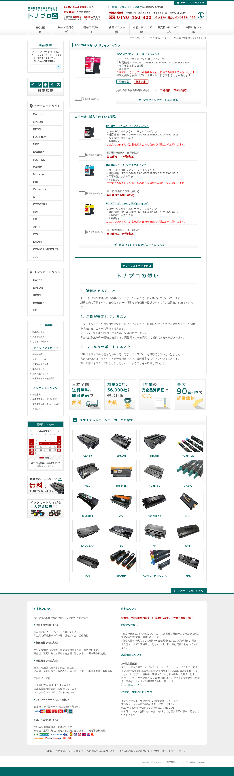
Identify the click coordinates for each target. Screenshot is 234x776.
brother (121, 485)
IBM (121, 545)
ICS (87, 575)
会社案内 (36, 394)
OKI (121, 515)
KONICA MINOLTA (155, 575)
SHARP (121, 575)
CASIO (188, 485)
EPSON (121, 455)
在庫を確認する (92, 99)
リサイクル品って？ (41, 341)
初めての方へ (38, 354)
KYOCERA (88, 545)
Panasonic (155, 515)
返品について (38, 369)
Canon (87, 455)
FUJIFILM (188, 455)
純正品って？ (38, 332)
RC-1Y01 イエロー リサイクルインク (127, 203)
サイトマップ (178, 750)
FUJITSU (155, 485)
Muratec (87, 515)
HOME (48, 750)
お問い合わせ (38, 409)
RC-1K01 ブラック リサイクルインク (127, 126)
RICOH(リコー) (162, 38)
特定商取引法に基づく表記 (44, 399)
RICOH (154, 455)
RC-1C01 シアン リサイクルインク (126, 165)
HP (154, 545)
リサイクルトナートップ (141, 38)
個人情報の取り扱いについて (45, 404)
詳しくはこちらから (132, 684)
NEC (87, 485)
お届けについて (39, 359)
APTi (188, 545)
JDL (188, 575)
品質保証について (40, 374)
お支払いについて (40, 364)
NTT (188, 515)
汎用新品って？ (39, 336)
